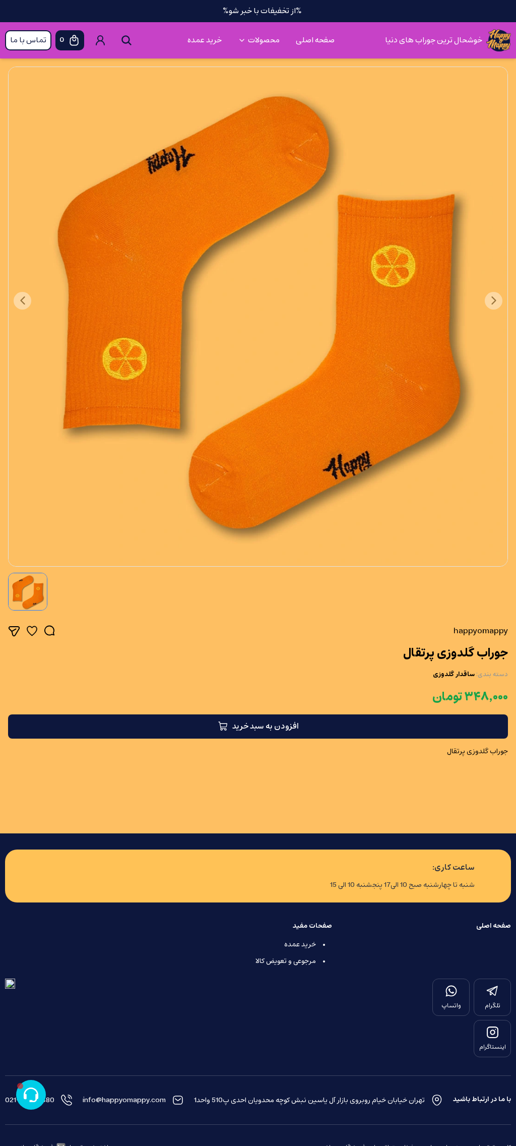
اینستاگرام (492, 1047)
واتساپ (451, 1005)
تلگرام (492, 1005)
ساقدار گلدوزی (454, 675)
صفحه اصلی (315, 40)
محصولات (264, 40)
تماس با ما (28, 40)
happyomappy (481, 631)
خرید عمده (204, 40)
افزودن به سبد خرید (265, 726)
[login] (100, 40)
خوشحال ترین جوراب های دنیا (433, 40)
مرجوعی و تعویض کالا (285, 961)
